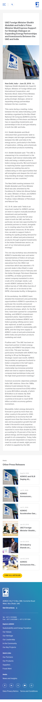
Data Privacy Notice (10, 691)
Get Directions (9, 608)
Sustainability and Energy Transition (17, 628)
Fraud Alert (7, 669)
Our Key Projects (9, 647)
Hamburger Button (4, 4)
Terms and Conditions (29, 691)
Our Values (7, 632)
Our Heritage (8, 636)
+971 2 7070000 (11, 617)
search (12, 5)
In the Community (10, 644)
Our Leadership (9, 640)
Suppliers (6, 665)
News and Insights (10, 679)
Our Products (8, 661)
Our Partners (8, 657)
